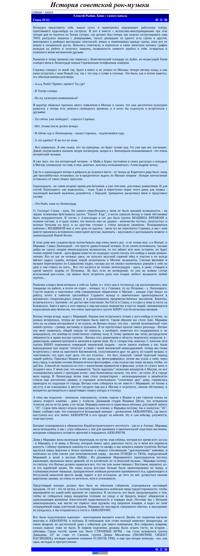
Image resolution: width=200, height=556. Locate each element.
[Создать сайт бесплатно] (100, 553)
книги (49, 12)
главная (37, 12)
